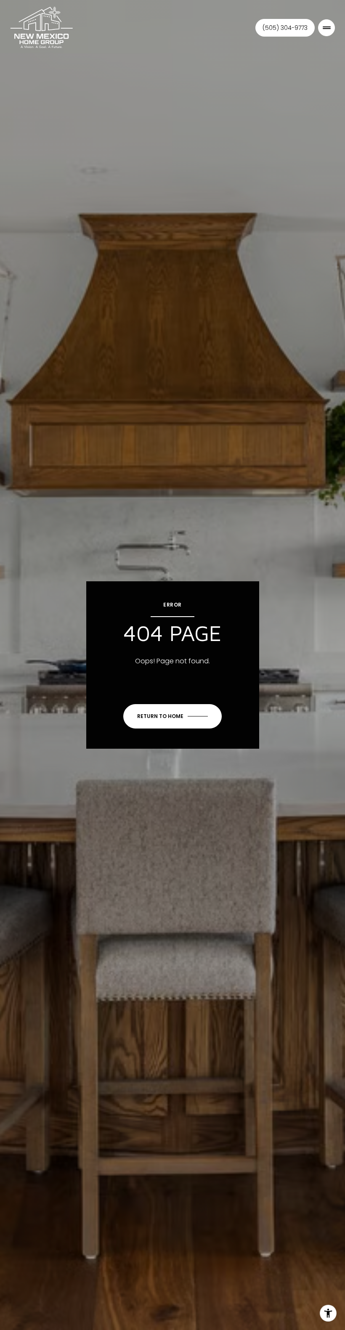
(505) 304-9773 (285, 28)
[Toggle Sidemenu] (326, 27)
